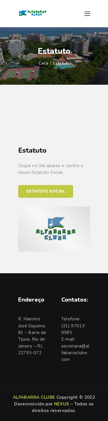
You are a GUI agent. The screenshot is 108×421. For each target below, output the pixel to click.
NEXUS (61, 404)
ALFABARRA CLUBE (34, 397)
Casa (43, 63)
